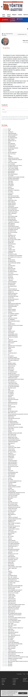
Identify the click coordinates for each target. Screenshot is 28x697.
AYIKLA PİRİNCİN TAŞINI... (10, 216)
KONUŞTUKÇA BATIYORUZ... (11, 274)
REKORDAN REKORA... (9, 243)
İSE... (6, 569)
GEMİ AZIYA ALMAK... (9, 283)
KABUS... (7, 142)
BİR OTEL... (7, 409)
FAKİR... (7, 389)
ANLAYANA (7, 662)
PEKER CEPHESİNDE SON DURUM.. (12, 424)
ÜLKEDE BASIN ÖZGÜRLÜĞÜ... (11, 385)
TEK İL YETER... (8, 547)
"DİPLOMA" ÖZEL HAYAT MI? (11, 210)
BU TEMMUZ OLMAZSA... (10, 357)
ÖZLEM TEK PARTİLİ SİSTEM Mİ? (11, 440)
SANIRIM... (7, 574)
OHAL (6, 155)
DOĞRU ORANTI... (9, 428)
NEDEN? (7, 467)
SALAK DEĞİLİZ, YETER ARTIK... (11, 581)
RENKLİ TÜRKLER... (9, 139)
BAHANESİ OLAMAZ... (9, 363)
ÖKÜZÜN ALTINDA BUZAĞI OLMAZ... (12, 518)
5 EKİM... (7, 264)
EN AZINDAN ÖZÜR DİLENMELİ (11, 494)
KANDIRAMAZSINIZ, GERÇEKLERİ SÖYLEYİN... (14, 492)
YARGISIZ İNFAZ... (9, 513)
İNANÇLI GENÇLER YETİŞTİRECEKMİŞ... (13, 643)
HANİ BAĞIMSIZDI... (9, 225)
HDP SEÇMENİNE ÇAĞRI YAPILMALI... (12, 613)
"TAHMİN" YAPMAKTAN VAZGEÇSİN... (13, 159)
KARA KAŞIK (8, 267)
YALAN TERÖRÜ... (9, 332)
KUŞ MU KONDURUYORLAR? (11, 226)
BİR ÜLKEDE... (8, 584)
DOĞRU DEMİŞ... (8, 184)
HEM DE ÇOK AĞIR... (9, 588)
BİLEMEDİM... (8, 194)
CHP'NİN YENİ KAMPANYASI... (11, 642)
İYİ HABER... (7, 161)
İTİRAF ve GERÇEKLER (9, 213)
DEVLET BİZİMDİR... (9, 164)
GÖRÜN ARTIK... (8, 470)
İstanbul (20, 14)
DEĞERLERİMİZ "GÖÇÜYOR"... (11, 305)
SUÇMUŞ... (7, 478)
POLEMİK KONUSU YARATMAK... (11, 655)
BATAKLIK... (7, 187)
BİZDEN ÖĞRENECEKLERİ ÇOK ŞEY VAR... (13, 652)
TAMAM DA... (8, 156)
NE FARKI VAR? (8, 242)
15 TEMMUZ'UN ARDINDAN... (11, 376)
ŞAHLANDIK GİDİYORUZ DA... (11, 544)
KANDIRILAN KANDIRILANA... (11, 505)
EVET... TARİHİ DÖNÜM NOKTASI (11, 635)
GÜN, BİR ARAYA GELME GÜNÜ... (11, 374)
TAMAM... (7, 348)
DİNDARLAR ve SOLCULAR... (11, 553)
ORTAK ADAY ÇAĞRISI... (10, 294)
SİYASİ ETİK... (8, 626)
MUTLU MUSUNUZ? (9, 511)
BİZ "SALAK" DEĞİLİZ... (10, 451)
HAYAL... (7, 344)
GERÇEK (7, 302)
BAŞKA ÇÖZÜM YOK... (9, 601)
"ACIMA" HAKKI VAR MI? (10, 508)
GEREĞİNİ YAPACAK (9, 204)
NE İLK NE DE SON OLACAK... (11, 466)
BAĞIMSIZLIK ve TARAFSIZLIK (11, 190)
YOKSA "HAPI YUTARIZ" (10, 162)
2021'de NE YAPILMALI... (10, 659)
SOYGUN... (7, 322)
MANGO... (7, 258)
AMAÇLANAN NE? (9, 223)
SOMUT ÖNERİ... (8, 623)
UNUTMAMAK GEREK (9, 238)
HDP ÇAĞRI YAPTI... (9, 270)
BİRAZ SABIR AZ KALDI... (10, 497)
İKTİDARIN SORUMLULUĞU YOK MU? (12, 165)
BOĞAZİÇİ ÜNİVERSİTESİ (10, 293)
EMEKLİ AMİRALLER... (9, 514)
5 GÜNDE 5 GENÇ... (9, 594)
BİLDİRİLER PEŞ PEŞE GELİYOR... (11, 526)
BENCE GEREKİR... (9, 241)
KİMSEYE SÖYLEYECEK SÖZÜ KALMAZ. (13, 325)
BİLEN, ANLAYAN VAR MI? (10, 502)
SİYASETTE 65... (8, 530)
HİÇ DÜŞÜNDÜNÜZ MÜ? (10, 371)
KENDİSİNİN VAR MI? (9, 387)
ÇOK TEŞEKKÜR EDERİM (10, 137)
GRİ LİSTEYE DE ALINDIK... (10, 232)
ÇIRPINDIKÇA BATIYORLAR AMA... (12, 507)
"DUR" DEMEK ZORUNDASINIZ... (11, 543)
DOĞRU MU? (8, 483)
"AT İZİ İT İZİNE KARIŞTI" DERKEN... (12, 620)
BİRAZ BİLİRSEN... (9, 300)
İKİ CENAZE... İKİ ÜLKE (9, 510)
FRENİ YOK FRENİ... (9, 630)
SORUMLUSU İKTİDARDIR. (10, 337)
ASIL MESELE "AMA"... (9, 582)
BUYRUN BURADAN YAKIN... (10, 472)
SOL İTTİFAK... (8, 191)
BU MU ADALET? (8, 342)
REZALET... (7, 408)
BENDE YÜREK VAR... (9, 611)
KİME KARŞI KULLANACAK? (10, 632)
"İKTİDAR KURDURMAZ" (10, 460)
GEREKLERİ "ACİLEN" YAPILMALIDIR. (12, 345)
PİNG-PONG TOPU (9, 398)
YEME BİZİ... (7, 307)
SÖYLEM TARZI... (8, 297)
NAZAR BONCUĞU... (9, 636)
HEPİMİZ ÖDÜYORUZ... (10, 373)
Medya (14, 684)
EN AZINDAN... (8, 252)
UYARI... (7, 130)
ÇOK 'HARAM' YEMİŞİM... (10, 315)
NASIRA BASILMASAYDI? (10, 402)
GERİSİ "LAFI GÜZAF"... (10, 646)
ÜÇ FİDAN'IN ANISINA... (10, 482)
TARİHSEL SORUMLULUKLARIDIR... (12, 486)
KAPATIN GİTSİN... (9, 533)
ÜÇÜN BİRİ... (8, 488)
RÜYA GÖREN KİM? (9, 143)
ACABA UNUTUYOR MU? (10, 318)
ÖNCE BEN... (7, 328)
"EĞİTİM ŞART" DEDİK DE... (10, 559)
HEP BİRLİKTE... (8, 131)
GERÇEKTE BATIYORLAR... (10, 211)
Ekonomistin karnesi (9, 153)
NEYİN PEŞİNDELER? (9, 473)
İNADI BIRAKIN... (8, 395)
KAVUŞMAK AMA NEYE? (10, 220)
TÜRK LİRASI (8, 181)
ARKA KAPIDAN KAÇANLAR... (11, 179)
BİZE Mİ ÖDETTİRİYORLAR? (10, 399)
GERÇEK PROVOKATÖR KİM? (11, 608)
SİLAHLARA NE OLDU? (10, 382)
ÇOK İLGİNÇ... (8, 419)
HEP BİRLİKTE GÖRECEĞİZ (10, 166)
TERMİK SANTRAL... (9, 347)
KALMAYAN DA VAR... (9, 235)
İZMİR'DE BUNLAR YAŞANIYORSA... (12, 303)
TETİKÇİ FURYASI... (9, 449)
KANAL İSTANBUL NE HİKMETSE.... (12, 523)
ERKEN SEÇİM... (8, 629)
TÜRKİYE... (7, 351)
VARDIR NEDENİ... (9, 206)
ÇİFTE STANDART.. (9, 380)
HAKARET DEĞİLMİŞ (9, 203)
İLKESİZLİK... (8, 312)
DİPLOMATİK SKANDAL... (10, 271)
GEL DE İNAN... (8, 479)
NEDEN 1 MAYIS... (9, 489)
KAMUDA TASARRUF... (9, 309)
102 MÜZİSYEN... (8, 555)
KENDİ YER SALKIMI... (9, 217)
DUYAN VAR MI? (8, 524)
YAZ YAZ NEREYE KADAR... (10, 411)
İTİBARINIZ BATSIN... (9, 251)
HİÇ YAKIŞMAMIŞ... (9, 319)
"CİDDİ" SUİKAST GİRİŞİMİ (10, 168)
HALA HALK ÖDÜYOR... (10, 435)
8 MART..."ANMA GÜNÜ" (10, 568)
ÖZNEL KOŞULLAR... (9, 236)
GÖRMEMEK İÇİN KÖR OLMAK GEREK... (13, 433)
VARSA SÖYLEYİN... (9, 366)
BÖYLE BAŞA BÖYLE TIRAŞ (10, 558)
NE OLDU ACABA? (9, 476)
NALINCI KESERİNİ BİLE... (10, 209)
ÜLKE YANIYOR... (8, 355)
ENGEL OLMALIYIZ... (9, 201)
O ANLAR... (7, 649)
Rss (24, 674)
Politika (14, 681)
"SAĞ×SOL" (7, 539)
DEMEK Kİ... (7, 534)
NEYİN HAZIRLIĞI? (9, 171)
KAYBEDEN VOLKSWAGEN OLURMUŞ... (13, 658)
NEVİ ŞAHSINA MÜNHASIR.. (10, 147)
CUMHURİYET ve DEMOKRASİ (11, 222)
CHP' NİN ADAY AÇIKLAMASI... (11, 386)
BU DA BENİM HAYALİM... (10, 575)
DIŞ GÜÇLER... (8, 498)
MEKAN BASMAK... (9, 172)
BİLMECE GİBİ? (8, 562)
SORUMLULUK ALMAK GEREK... (11, 290)
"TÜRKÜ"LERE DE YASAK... (10, 383)
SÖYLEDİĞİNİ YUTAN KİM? (10, 229)
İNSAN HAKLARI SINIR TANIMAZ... (12, 227)
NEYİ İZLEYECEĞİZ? (9, 136)
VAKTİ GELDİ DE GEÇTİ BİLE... (11, 195)
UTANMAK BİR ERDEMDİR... (10, 441)
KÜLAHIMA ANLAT (9, 284)
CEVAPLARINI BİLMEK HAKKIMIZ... (12, 262)
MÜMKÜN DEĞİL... (9, 456)
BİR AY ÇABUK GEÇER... (10, 434)
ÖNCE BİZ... (7, 431)
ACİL (6, 287)
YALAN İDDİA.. (8, 277)
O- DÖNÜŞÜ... (8, 572)
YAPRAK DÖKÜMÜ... (9, 259)
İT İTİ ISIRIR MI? (8, 393)
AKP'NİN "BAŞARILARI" (10, 152)
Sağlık (3, 684)
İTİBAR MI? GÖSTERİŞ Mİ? (10, 517)
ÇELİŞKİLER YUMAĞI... (9, 600)
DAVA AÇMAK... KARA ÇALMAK (11, 591)
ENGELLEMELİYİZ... (9, 443)
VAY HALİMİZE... (8, 370)
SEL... (6, 338)
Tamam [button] (23, 693)
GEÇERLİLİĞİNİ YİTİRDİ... (10, 200)
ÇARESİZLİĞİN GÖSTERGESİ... (11, 158)
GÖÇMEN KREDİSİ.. (9, 323)
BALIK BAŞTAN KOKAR (10, 286)
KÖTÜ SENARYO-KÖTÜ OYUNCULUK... (12, 257)
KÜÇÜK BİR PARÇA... (9, 265)
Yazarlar (13, 20)
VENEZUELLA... (8, 453)
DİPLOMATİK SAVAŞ (9, 230)
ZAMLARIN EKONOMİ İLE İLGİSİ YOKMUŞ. (13, 379)
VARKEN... (7, 401)
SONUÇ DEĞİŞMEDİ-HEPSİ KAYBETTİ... (13, 590)
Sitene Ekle (19, 674)
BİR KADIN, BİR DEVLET (10, 579)
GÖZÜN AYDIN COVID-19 (10, 546)
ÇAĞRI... (7, 444)
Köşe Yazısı (4, 678)
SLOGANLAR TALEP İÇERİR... (11, 550)
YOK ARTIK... (8, 198)
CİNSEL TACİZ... (8, 278)
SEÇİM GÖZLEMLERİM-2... (10, 462)
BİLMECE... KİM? (8, 430)
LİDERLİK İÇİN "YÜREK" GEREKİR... (12, 447)
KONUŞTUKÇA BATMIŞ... (10, 306)
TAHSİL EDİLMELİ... (9, 246)
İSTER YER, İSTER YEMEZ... (10, 495)
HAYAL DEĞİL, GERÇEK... (10, 624)
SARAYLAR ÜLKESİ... (9, 633)
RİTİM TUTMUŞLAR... (9, 561)
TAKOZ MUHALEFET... (9, 598)
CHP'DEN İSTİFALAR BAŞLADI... (11, 622)
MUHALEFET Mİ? (8, 425)
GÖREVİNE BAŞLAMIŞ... (10, 133)
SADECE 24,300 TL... (9, 610)
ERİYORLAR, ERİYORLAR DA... (11, 299)
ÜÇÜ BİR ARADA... (9, 457)
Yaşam (14, 682)
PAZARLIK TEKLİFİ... (9, 331)
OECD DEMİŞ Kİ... (8, 638)
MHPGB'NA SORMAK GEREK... (11, 169)
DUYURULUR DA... (9, 446)
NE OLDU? (7, 537)
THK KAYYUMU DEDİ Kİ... (10, 353)
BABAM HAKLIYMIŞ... (9, 268)
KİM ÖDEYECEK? (8, 563)
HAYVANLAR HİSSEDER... (10, 421)
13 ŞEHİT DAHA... (9, 597)
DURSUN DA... (8, 275)
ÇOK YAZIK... (8, 501)
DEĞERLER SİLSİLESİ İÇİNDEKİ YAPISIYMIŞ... (14, 177)
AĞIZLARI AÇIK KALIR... (10, 364)
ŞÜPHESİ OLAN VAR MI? (10, 464)
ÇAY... (6, 354)
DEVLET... (7, 469)
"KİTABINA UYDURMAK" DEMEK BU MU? (13, 627)
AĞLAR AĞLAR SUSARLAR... (11, 207)
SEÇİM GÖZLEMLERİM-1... (10, 463)
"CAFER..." (7, 515)
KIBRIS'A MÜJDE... (9, 369)
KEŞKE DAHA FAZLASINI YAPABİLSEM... (13, 585)
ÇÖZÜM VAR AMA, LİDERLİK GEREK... (12, 566)
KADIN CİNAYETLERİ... (9, 654)
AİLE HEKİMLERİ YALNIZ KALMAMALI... (13, 255)
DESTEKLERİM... (8, 392)
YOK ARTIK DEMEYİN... (9, 491)
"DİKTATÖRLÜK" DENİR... (10, 254)
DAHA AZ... (7, 214)
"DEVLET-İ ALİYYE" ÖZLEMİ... (11, 592)
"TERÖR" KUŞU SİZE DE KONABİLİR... (12, 614)
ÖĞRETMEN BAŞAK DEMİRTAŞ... (11, 197)
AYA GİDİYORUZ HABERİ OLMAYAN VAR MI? (14, 604)
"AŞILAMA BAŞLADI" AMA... (10, 645)
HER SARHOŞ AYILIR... (9, 261)
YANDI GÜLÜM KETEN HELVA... (11, 578)
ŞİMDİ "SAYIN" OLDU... (9, 412)
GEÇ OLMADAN (8, 188)
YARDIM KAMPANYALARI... (10, 335)
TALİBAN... (7, 329)
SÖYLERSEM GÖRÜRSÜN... (10, 619)
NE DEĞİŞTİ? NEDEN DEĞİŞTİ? (11, 178)
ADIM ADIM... (8, 552)
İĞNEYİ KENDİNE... (9, 565)
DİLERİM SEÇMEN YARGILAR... (11, 438)
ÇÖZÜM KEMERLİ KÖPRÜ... (10, 334)
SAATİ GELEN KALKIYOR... (10, 403)
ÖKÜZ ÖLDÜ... (8, 459)
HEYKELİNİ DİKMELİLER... (10, 289)
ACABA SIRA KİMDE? (9, 651)
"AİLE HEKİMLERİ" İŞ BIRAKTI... (11, 313)
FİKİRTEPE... (7, 396)
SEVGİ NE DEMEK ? (9, 641)
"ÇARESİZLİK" (8, 339)
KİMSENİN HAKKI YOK (9, 140)
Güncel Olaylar (15, 678)
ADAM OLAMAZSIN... (9, 540)
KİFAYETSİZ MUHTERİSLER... (11, 542)
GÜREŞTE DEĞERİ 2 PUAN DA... (11, 528)
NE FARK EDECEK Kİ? (9, 454)
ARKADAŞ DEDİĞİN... (9, 406)
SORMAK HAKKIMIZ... (9, 595)
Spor (3, 682)
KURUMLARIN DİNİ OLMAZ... (11, 296)
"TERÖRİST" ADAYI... (9, 249)
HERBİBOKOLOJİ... (9, 521)
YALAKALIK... (8, 350)
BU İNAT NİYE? (8, 193)
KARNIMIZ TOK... (8, 291)
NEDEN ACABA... (8, 367)
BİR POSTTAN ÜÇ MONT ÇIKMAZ (12, 239)
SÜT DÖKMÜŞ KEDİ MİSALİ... (11, 422)
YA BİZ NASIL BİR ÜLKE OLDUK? (11, 418)
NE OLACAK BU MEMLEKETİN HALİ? (12, 481)
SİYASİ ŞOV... (8, 245)
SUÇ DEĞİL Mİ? (8, 185)
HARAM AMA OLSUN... (9, 415)
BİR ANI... (7, 129)
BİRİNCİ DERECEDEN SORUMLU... (12, 321)
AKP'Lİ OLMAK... (8, 536)
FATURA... (7, 405)
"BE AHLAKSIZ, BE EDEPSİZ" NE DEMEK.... (13, 427)
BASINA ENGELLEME (9, 219)
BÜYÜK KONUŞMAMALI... (10, 281)
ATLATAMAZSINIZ (9, 146)
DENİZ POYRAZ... (9, 417)
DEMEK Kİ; (7, 571)
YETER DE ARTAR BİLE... (10, 485)
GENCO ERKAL (8, 182)
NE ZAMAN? (8, 326)
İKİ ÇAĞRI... (7, 316)
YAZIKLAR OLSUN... (9, 475)
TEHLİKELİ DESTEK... (9, 450)
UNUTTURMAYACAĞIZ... (10, 531)
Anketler (24, 679)
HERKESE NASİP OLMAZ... (10, 377)
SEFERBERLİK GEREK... (9, 520)
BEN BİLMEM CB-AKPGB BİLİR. (11, 549)
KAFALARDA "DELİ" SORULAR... (11, 607)
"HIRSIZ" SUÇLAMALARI (10, 341)
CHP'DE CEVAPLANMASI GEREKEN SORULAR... (14, 617)
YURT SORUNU (8, 273)
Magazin (14, 14)
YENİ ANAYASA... (8, 616)
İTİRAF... (7, 361)
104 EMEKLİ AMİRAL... (9, 527)
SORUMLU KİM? (8, 149)
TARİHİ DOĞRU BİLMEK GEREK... (11, 358)
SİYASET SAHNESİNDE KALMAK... (12, 606)
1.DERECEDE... (8, 280)
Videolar (13, 18)
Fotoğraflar (20, 18)
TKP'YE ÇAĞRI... (8, 175)
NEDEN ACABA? (8, 390)
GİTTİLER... (7, 248)
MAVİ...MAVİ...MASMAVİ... (10, 577)
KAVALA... (7, 233)
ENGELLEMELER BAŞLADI (10, 174)
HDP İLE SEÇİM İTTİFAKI (10, 504)
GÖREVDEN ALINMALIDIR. (10, 134)
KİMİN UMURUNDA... (9, 556)
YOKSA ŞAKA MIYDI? (9, 603)
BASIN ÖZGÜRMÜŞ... (9, 648)
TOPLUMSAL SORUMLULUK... (11, 360)
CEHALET (7, 150)
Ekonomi (26, 14)
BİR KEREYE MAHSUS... (10, 145)
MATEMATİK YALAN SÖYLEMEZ (11, 587)
